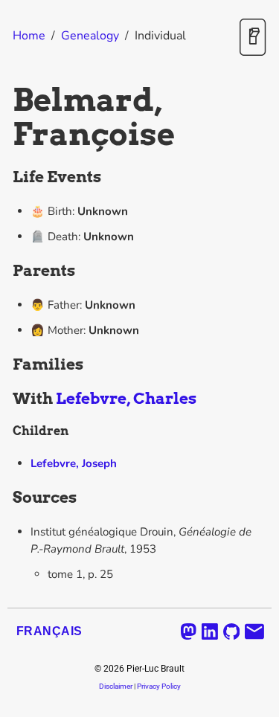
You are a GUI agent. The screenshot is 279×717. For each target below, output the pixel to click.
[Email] (254, 631)
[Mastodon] (188, 631)
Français (49, 631)
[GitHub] (231, 631)
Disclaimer (115, 686)
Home (29, 36)
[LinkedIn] (210, 631)
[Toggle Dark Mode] (253, 38)
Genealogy (90, 36)
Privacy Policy (159, 686)
